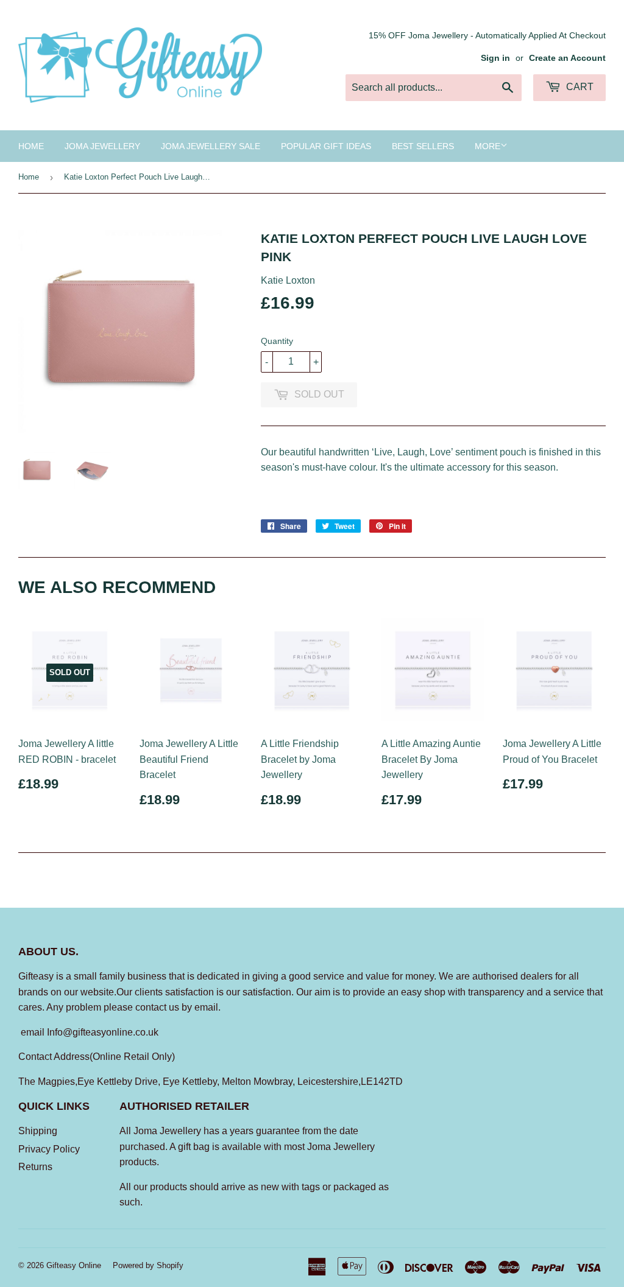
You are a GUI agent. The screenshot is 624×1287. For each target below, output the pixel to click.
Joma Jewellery (102, 146)
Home (31, 146)
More (487, 146)
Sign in (495, 58)
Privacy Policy (49, 1149)
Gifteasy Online (73, 1265)
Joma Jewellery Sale (210, 146)
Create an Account (567, 58)
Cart (579, 87)
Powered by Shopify (148, 1265)
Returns (35, 1167)
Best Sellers (423, 146)
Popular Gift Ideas (326, 146)
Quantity (277, 341)
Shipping (37, 1131)
